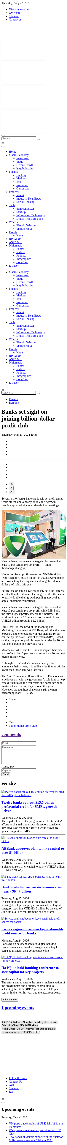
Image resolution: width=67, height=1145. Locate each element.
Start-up (21, 212)
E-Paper (13, 265)
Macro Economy (19, 155)
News (19, 235)
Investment (22, 158)
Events (13, 232)
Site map (14, 16)
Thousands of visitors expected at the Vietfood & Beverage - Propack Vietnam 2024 (36, 1138)
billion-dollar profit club (23, 725)
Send (6, 774)
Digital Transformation (29, 218)
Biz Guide (15, 238)
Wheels (13, 222)
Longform (22, 262)
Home (12, 151)
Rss (11, 1091)
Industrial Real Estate (28, 198)
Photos (20, 248)
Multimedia (15, 245)
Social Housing (25, 201)
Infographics (23, 258)
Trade (19, 161)
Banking (21, 175)
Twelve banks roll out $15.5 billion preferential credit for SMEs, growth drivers (29, 806)
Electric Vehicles (26, 225)
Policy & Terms (18, 1078)
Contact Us (15, 1081)
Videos (20, 252)
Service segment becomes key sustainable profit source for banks (32, 931)
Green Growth (25, 165)
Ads (11, 1084)
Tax (18, 181)
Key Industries (25, 168)
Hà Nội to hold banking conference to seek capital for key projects (30, 970)
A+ (12, 492)
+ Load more (10, 999)
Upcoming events (17, 1007)
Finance (13, 171)
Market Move (24, 228)
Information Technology (30, 215)
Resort (20, 195)
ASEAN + (15, 242)
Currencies (22, 188)
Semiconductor (25, 208)
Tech (12, 205)
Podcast (20, 255)
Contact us (15, 19)
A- (11, 484)
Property (14, 191)
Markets (21, 178)
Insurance (22, 185)
